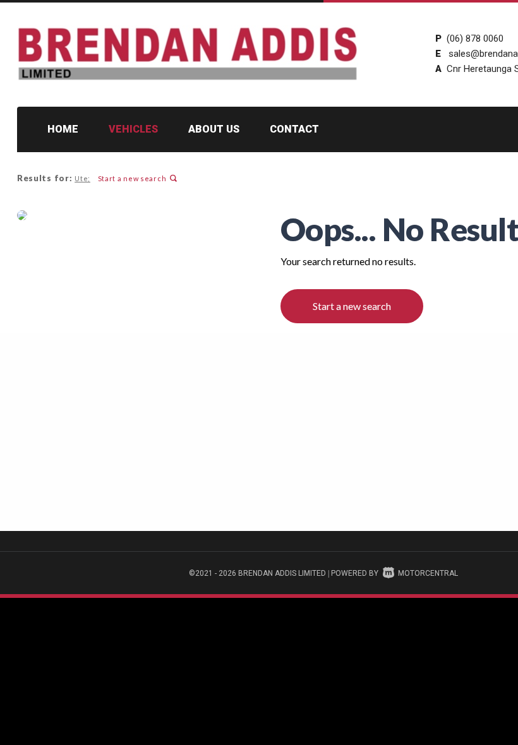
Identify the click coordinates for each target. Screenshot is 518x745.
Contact (294, 129)
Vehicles (133, 129)
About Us (213, 129)
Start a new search (132, 178)
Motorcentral (428, 573)
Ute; (82, 178)
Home (62, 129)
